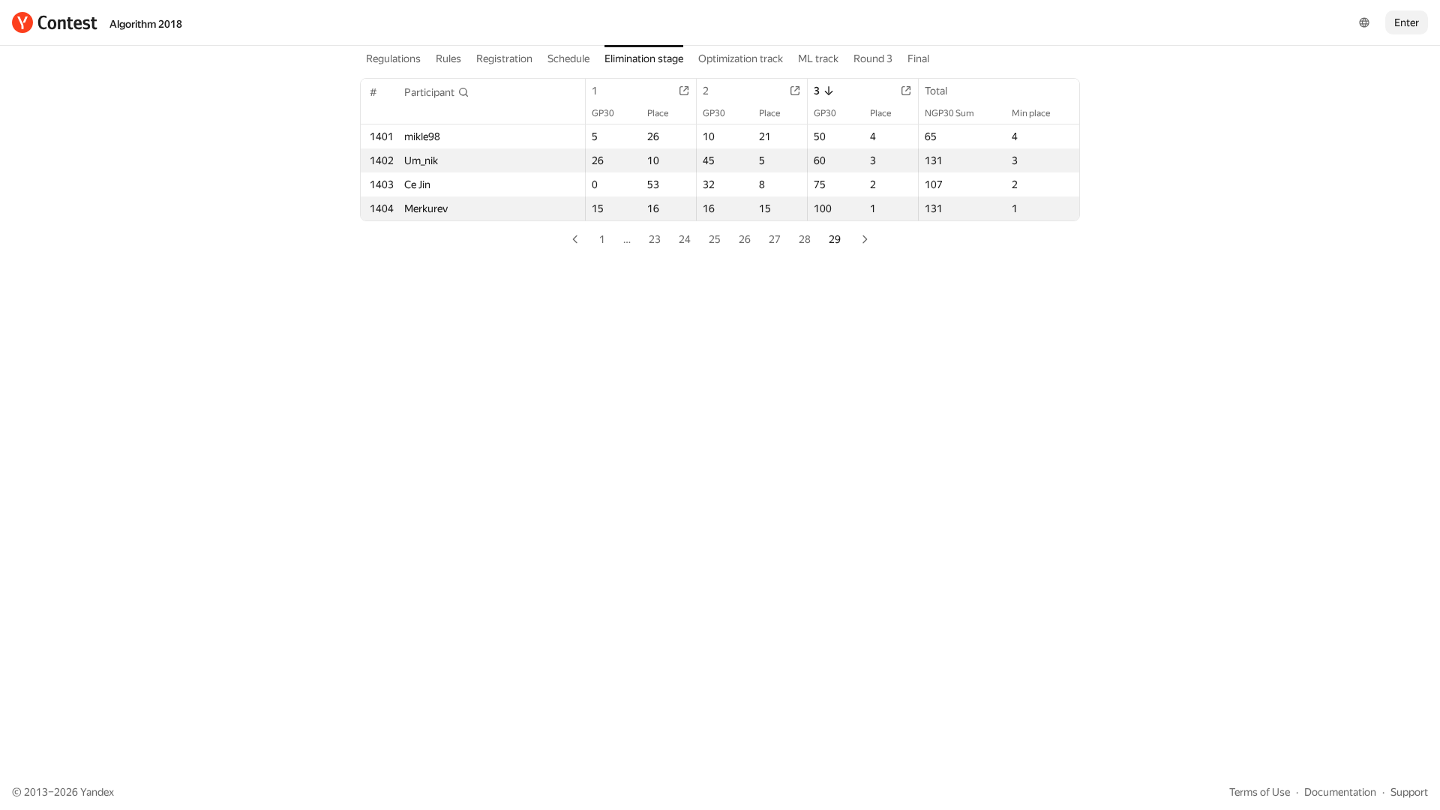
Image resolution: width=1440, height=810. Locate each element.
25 (715, 239)
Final (918, 58)
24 (685, 239)
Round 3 (873, 58)
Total (936, 91)
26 (745, 239)
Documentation (1340, 792)
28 (805, 239)
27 (775, 239)
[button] (437, 92)
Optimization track (740, 58)
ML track (818, 58)
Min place (1031, 113)
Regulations (393, 58)
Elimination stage (643, 58)
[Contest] (55, 22)
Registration (504, 58)
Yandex (97, 792)
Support (1409, 792)
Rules (448, 58)
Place (657, 113)
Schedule (569, 58)
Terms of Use (1259, 792)
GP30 (603, 113)
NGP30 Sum (949, 113)
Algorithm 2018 (146, 24)
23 (655, 239)
